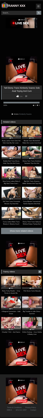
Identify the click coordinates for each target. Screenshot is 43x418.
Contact (33, 410)
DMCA (9, 410)
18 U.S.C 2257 (21, 410)
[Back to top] (36, 412)
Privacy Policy (30, 407)
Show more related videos (21, 231)
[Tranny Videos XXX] (17, 5)
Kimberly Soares (25, 114)
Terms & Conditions (14, 407)
